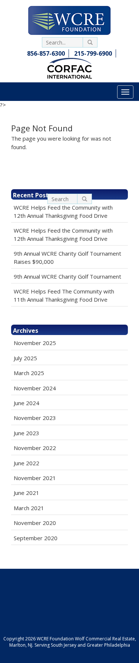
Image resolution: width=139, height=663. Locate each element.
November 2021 (35, 478)
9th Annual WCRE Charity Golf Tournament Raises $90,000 (67, 257)
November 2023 (35, 417)
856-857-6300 (46, 53)
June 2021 (26, 492)
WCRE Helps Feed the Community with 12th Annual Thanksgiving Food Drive (63, 211)
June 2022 (26, 463)
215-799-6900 (93, 53)
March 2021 (29, 508)
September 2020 (35, 538)
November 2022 (35, 448)
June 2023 (26, 433)
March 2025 (29, 373)
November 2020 (35, 522)
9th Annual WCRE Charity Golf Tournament (67, 276)
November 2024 (35, 388)
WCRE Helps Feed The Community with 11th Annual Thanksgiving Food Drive (64, 295)
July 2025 (25, 358)
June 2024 (26, 403)
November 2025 (35, 343)
